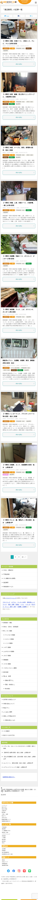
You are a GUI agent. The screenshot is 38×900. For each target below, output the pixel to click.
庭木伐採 (5, 672)
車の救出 (7, 688)
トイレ (22, 604)
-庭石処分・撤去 (5, 832)
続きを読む (19, 64)
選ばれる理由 (4, 808)
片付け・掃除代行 (8, 570)
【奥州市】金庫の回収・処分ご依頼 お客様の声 (17, 752)
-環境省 (3, 860)
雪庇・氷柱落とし (10, 684)
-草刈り (3, 842)
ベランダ (27, 604)
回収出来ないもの (10, 720)
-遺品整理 (4, 828)
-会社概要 (4, 848)
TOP (18, 790)
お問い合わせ (4, 817)
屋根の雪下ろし (9, 680)
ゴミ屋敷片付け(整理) (9, 578)
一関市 (12, 48)
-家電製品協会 (4, 863)
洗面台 (17, 604)
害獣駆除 (5, 659)
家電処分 (12, 104)
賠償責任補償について (6, 819)
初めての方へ (4, 807)
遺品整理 (5, 50)
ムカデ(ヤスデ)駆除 (8, 651)
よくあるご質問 (7, 712)
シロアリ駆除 (7, 647)
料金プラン (6, 708)
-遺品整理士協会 (5, 865)
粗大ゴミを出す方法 (8, 735)
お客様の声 (6, 48)
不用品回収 (6, 574)
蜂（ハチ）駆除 (7, 631)
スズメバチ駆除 (9, 639)
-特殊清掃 (4, 835)
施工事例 (5, 474)
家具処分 (29, 48)
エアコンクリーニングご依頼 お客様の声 (15, 767)
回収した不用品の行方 (9, 716)
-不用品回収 (4, 827)
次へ (23, 557)
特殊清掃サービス (8, 586)
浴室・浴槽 (11, 604)
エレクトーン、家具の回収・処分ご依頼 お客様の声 (18, 763)
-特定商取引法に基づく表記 (7, 854)
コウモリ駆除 (7, 664)
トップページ (4, 805)
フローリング (6, 602)
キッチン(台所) (21, 602)
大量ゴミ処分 (30, 101)
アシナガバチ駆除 (10, 635)
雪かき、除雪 (7, 676)
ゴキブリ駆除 (7, 655)
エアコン (13, 602)
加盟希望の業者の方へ (9, 777)
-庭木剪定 (4, 841)
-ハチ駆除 (4, 837)
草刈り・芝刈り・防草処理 (10, 626)
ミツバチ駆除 (9, 643)
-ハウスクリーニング (6, 834)
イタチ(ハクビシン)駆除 (10, 668)
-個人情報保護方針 (5, 852)
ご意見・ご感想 (5, 814)
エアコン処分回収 (15, 368)
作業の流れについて (8, 703)
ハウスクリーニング (10, 598)
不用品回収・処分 (20, 48)
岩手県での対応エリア (9, 699)
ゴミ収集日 (6, 731)
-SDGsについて (5, 861)
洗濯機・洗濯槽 (21, 606)
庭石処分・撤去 (7, 622)
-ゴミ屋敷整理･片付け (6, 830)
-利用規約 (4, 850)
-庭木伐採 (4, 839)
